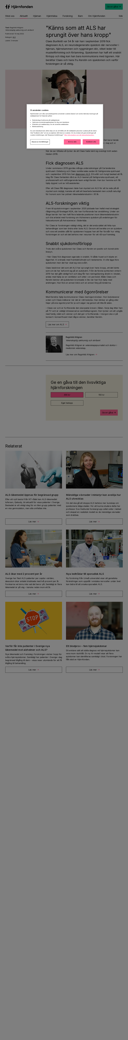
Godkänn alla (91, 142)
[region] (64, 126)
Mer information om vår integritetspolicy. (79, 135)
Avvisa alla (72, 142)
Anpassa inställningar (40, 142)
